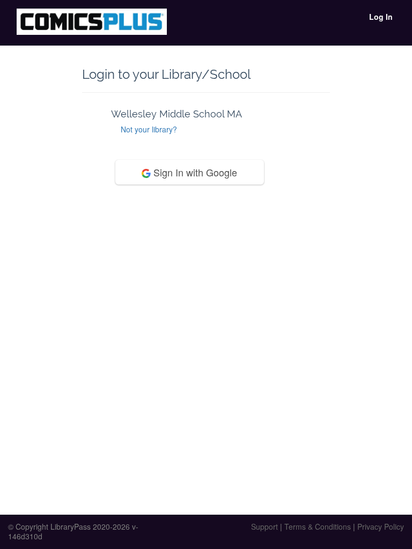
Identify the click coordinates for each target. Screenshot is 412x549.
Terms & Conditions (317, 526)
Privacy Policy (380, 526)
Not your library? (149, 129)
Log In (381, 16)
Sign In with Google (194, 172)
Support (264, 526)
